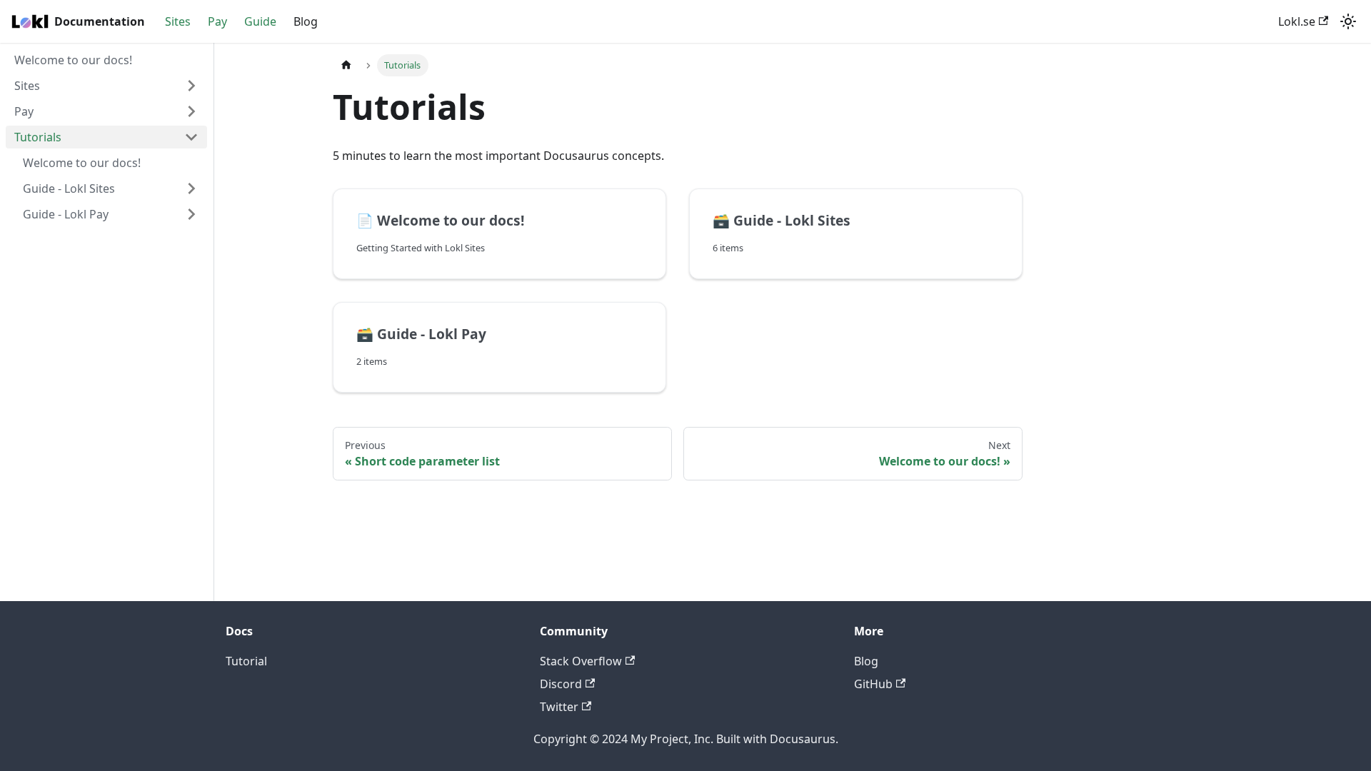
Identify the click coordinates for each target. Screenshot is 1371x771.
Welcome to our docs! (73, 60)
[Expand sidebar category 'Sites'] (191, 85)
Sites (178, 21)
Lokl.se (1296, 21)
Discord (561, 684)
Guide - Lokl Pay (66, 214)
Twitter (559, 707)
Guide (260, 21)
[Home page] (346, 65)
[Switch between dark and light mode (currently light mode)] (1348, 21)
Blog (305, 21)
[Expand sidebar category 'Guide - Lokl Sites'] (191, 188)
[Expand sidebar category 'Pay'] (191, 111)
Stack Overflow (581, 661)
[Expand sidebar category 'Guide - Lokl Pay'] (191, 214)
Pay (217, 21)
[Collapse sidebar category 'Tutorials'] (191, 137)
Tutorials (37, 137)
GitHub (873, 684)
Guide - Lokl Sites (69, 188)
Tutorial (246, 661)
